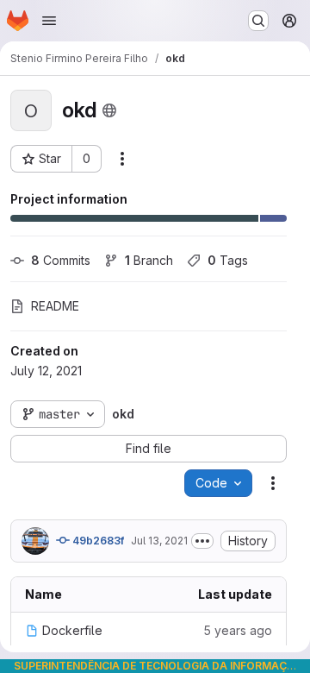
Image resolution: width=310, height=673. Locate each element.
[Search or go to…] (258, 20)
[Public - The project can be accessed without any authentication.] (109, 110)
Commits (60, 260)
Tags (228, 260)
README (55, 306)
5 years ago (237, 630)
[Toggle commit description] (202, 541)
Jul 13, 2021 (159, 540)
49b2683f (97, 540)
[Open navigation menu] (49, 21)
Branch (149, 260)
